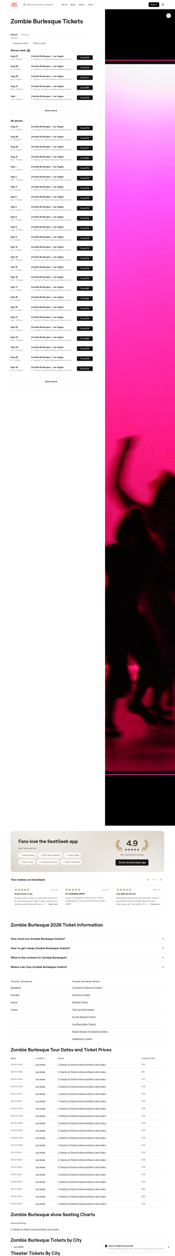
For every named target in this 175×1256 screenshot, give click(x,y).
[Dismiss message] (168, 1247)
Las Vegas (40, 1064)
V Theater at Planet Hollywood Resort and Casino (82, 1064)
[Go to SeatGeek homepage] (14, 5)
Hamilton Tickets (81, 995)
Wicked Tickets (80, 1002)
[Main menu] (162, 4)
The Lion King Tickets (83, 1009)
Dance (14, 1002)
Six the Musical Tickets (84, 1016)
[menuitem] (64, 4)
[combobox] (40, 4)
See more (53, 904)
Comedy (15, 995)
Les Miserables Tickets (84, 1024)
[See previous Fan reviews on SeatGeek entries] (148, 879)
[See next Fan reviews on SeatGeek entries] (160, 879)
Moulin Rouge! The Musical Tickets (90, 1031)
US (28, 50)
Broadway (16, 987)
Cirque (14, 1009)
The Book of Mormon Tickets (87, 987)
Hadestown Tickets (82, 1038)
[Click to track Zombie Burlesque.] (168, 15)
